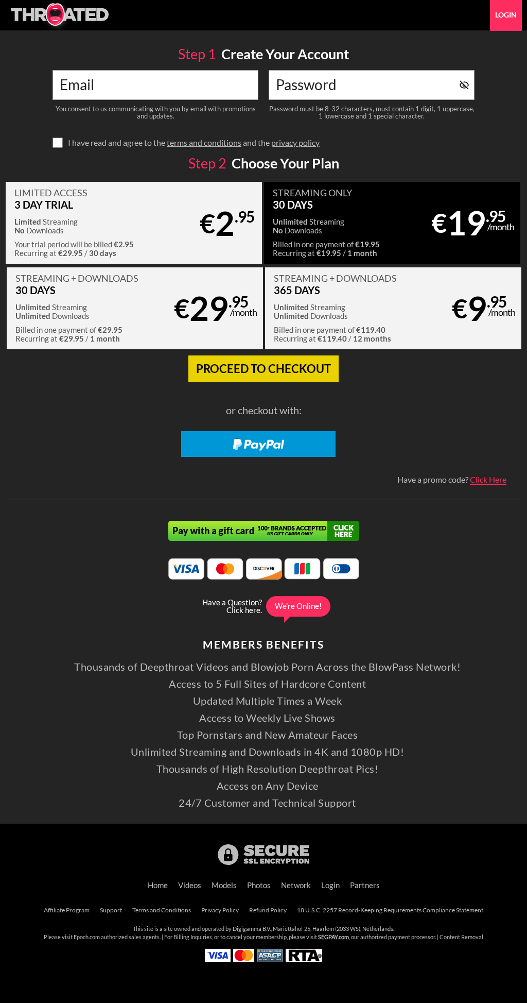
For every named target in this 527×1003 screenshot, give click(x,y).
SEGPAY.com (333, 937)
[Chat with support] (263, 606)
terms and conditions (204, 142)
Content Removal (461, 937)
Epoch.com (87, 937)
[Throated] (59, 15)
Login (506, 15)
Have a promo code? (451, 479)
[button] (134, 223)
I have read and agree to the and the (194, 143)
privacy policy (295, 142)
